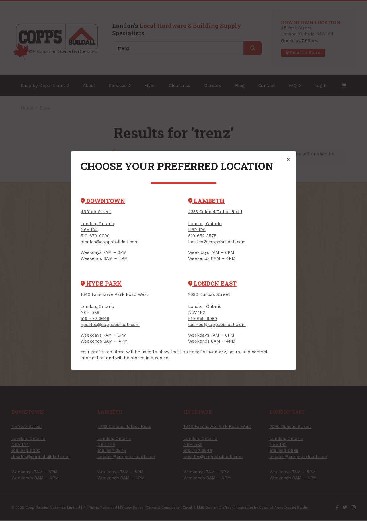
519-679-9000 (95, 235)
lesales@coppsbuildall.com (217, 324)
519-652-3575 (202, 235)
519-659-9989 (202, 318)
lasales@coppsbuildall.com (217, 241)
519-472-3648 (95, 318)
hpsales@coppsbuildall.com (110, 324)
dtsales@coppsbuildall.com (109, 241)
